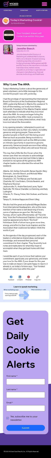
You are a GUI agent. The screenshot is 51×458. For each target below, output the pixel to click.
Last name (11, 389)
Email (9, 402)
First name (11, 376)
